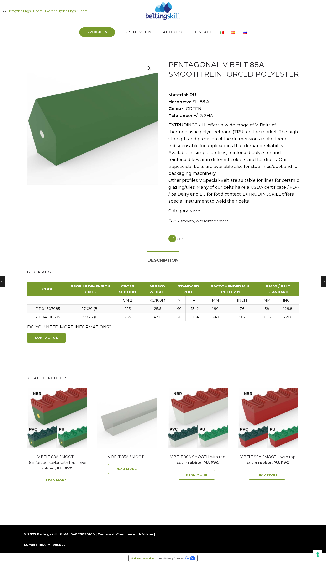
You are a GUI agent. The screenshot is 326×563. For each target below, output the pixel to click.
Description (163, 260)
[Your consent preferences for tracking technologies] (317, 554)
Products (97, 32)
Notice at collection (142, 558)
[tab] (163, 258)
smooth (187, 221)
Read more (56, 480)
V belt (195, 211)
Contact (202, 32)
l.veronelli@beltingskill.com (66, 11)
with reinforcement (212, 221)
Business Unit (139, 32)
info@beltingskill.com (25, 11)
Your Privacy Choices (171, 558)
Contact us (46, 337)
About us (174, 32)
